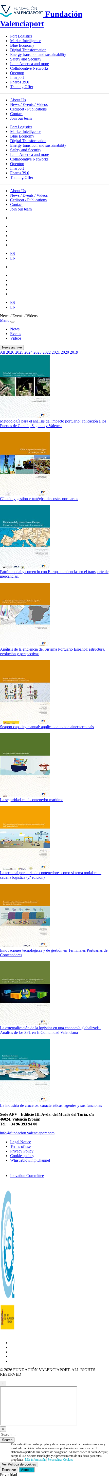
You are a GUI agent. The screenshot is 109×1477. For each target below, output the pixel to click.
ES (12, 253)
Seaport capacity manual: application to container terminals (47, 727)
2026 (10, 352)
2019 (74, 352)
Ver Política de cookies (19, 1464)
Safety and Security (25, 59)
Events (15, 333)
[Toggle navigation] (12, 321)
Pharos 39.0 (19, 82)
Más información (35, 1459)
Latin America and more (29, 63)
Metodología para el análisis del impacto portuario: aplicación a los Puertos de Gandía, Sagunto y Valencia (53, 423)
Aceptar (26, 1470)
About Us (18, 100)
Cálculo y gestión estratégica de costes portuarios (39, 499)
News (15, 329)
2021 (56, 352)
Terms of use (20, 1146)
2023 (37, 352)
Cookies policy (22, 1155)
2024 (28, 352)
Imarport (17, 77)
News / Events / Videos (29, 104)
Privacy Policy (21, 1151)
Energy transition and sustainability (38, 54)
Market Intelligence (25, 41)
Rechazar (9, 1470)
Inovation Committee (27, 1175)
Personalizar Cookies (60, 1459)
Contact (16, 113)
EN (13, 258)
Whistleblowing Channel (30, 1160)
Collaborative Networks (29, 68)
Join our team (21, 118)
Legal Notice (20, 1142)
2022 (47, 352)
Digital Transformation (28, 50)
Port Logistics (21, 36)
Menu (4, 320)
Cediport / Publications (28, 109)
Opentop (17, 73)
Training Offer (21, 86)
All (2, 352)
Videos (15, 338)
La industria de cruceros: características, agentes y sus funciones (51, 1105)
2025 (19, 352)
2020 (65, 352)
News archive (12, 347)
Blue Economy (22, 45)
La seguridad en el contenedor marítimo (31, 800)
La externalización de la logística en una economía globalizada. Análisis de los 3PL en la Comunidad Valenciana (50, 1030)
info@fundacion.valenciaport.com (27, 1133)
